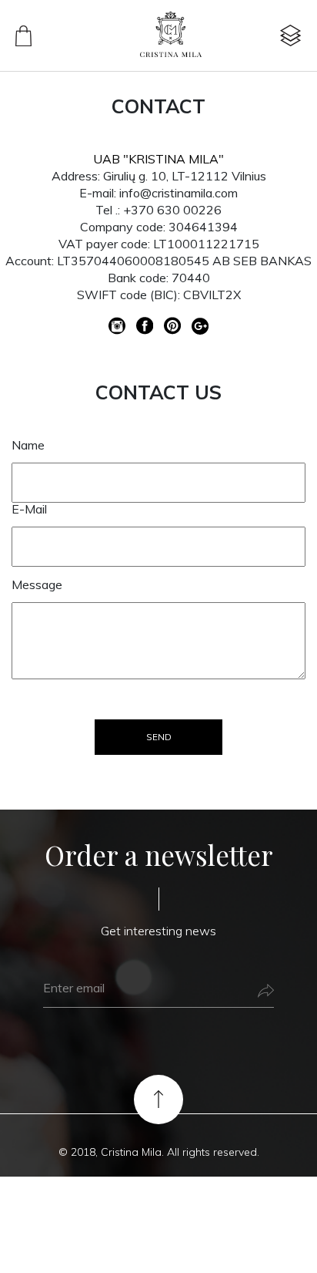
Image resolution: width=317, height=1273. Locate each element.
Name (28, 445)
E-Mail (29, 509)
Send (159, 737)
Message (37, 584)
